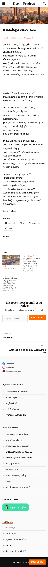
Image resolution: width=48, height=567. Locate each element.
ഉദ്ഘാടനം (7, 337)
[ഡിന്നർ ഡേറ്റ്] (33, 263)
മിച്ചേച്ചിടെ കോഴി (12, 463)
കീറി (4, 266)
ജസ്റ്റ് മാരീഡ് (10, 403)
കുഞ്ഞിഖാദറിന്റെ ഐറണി (17, 446)
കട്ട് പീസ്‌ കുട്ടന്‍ (12, 409)
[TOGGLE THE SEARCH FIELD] (44, 3)
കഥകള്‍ (9, 533)
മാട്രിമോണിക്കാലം (14, 469)
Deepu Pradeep (24, 3)
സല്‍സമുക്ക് (11, 397)
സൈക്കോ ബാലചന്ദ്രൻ (16, 434)
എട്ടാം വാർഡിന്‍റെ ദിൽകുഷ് (18, 452)
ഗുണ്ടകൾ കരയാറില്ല (15, 415)
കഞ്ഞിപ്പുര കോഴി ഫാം (19, 29)
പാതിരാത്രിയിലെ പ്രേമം (16, 391)
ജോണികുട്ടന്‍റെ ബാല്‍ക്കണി (18, 457)
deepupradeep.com (13, 371)
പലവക (8, 545)
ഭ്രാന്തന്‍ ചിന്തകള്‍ (13, 551)
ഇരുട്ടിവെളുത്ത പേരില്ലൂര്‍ (17, 487)
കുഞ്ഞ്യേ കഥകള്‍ (26, 38)
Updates (9, 527)
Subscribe (37, 317)
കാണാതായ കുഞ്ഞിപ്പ (15, 475)
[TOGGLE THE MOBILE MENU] (3, 3)
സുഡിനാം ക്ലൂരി (13, 440)
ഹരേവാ (9, 481)
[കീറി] (11, 260)
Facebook (10, 364)
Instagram (10, 367)
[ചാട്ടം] (12, 283)
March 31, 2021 (9, 38)
